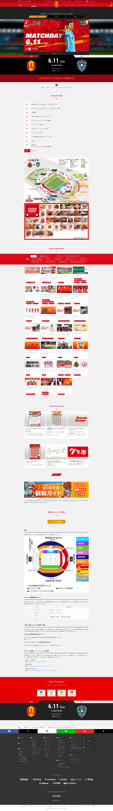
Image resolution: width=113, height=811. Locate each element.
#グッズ (59, 256)
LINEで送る (61, 694)
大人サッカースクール (75, 759)
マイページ (89, 737)
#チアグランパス (71, 259)
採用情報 (59, 755)
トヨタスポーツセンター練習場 (63, 767)
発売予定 (33, 740)
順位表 (20, 753)
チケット (40, 5)
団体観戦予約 (34, 746)
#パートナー (83, 259)
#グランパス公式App (37, 259)
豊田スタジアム (60, 765)
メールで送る (72, 694)
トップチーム (46, 740)
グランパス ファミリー (62, 742)
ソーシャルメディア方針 (84, 805)
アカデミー (47, 756)
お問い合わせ (31, 805)
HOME (20, 737)
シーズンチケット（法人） (36, 750)
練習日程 (20, 755)
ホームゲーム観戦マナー (23, 759)
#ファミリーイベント (37, 262)
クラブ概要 (60, 740)
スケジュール (47, 744)
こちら (47, 534)
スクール (86, 5)
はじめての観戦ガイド (23, 761)
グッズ (72, 742)
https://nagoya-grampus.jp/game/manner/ (36, 661)
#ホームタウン (62, 262)
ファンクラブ (73, 740)
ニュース (27, 5)
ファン (79, 5)
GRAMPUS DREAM (61, 748)
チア (72, 750)
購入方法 (33, 744)
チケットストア (91, 1)
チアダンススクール (74, 761)
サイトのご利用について (50, 805)
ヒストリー (60, 744)
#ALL (33, 256)
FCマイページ (23, 1)
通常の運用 (54, 610)
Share (41, 694)
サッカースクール (74, 757)
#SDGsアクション (44, 256)
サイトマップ (39, 805)
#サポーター (58, 259)
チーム (46, 5)
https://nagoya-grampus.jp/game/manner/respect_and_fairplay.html (42, 670)
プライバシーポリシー (62, 805)
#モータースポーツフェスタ (77, 262)
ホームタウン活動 (61, 746)
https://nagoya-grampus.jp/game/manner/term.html (38, 666)
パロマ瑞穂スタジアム (62, 763)
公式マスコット (74, 746)
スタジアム (72, 5)
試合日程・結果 (22, 751)
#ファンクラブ (50, 262)
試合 (34, 5)
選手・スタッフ (48, 742)
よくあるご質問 (23, 805)
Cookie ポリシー (72, 805)
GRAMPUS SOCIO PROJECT (76, 748)
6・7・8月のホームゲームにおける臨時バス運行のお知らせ (57, 87)
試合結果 (46, 754)
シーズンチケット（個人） (36, 748)
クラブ (66, 5)
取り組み (59, 750)
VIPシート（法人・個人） (36, 752)
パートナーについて (61, 752)
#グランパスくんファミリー (72, 256)
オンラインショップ (82, 1)
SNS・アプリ (73, 744)
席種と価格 (34, 742)
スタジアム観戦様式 (56, 521)
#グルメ (48, 259)
